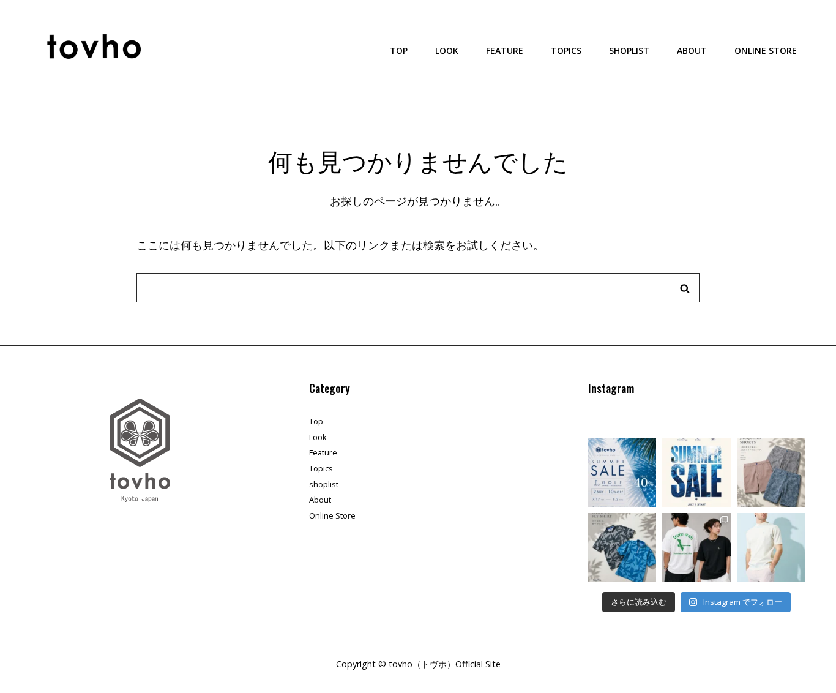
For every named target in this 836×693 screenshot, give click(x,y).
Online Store (765, 50)
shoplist (629, 50)
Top (399, 50)
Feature (504, 50)
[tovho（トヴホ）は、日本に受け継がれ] (771, 547)
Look (446, 50)
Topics (566, 50)
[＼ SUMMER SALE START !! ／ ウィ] (696, 472)
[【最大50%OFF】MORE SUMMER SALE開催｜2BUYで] (622, 472)
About (692, 50)
